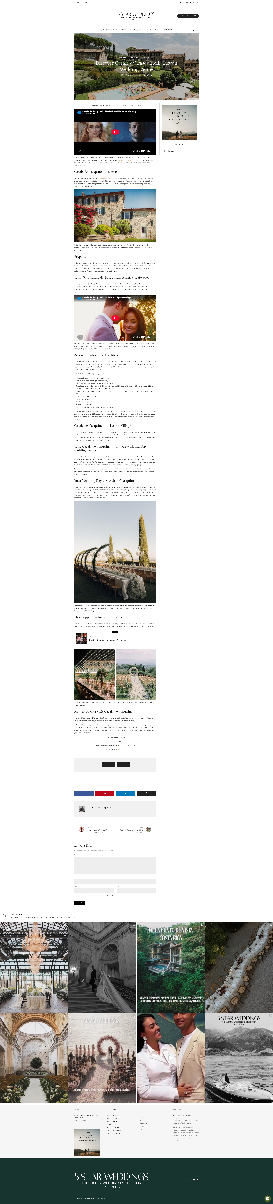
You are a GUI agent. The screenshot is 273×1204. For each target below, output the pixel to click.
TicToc (142, 1130)
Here (176, 1141)
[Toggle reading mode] (193, 30)
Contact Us (110, 1124)
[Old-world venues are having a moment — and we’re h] (34, 1058)
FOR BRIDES (123, 30)
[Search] (197, 2)
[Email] (146, 793)
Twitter (142, 1118)
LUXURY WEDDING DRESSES (80, 635)
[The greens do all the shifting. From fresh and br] (34, 967)
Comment (77, 855)
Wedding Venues (112, 1118)
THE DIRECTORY (154, 30)
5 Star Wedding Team (102, 807)
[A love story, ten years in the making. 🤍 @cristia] (171, 1058)
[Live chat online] (267, 1198)
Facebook (143, 1115)
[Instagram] (183, 2)
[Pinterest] (187, 2)
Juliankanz (121, 750)
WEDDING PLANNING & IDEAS (129, 57)
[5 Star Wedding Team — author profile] (82, 809)
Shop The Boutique (113, 1134)
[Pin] (105, 793)
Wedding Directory (113, 1115)
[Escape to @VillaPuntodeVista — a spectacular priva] (171, 967)
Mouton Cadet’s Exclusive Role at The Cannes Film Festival (99, 830)
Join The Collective (113, 1128)
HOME (102, 30)
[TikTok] (190, 2)
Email (76, 886)
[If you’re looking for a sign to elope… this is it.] (102, 967)
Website (119, 886)
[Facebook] (180, 2)
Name (76, 877)
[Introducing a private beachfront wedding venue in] (102, 1058)
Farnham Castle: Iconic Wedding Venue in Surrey (131, 830)
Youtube (142, 1127)
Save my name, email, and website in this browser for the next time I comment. (99, 896)
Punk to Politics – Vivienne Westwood (107, 640)
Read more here (186, 1123)
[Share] (84, 793)
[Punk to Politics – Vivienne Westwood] (81, 638)
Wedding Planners (113, 1121)
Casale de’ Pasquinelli (108, 178)
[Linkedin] (193, 2)
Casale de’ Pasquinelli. (126, 160)
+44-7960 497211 (81, 1121)
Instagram (143, 1124)
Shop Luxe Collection (114, 1131)
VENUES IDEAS (111, 30)
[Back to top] (197, 1182)
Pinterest (143, 1121)
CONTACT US (168, 30)
